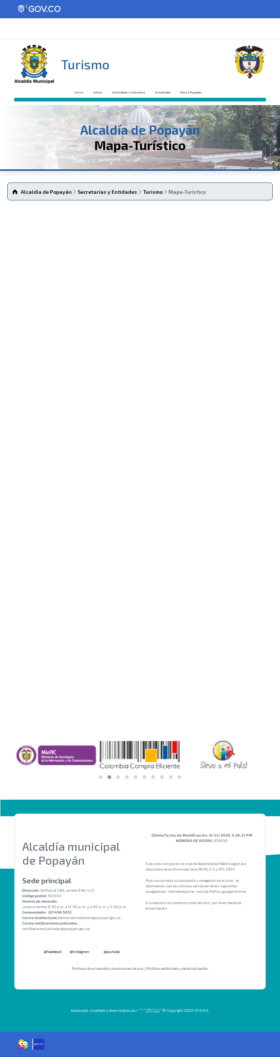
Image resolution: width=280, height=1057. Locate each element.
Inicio (78, 92)
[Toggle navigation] (16, 28)
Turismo (153, 192)
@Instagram (79, 951)
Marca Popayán (191, 92)
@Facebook (52, 951)
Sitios (97, 92)
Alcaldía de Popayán (46, 192)
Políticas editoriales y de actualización (177, 968)
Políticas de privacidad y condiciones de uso (108, 968)
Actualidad (162, 92)
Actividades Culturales (128, 92)
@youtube (111, 951)
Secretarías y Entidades (107, 192)
